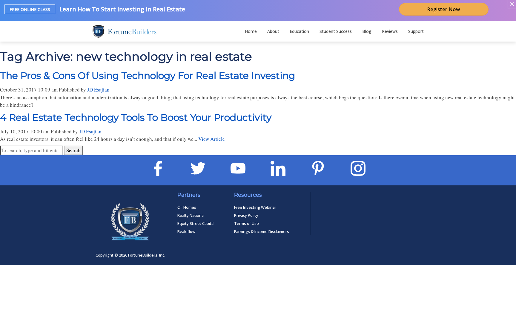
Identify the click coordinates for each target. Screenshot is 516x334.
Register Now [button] (443, 9)
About (273, 31)
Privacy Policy (246, 215)
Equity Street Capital (195, 223)
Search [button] (73, 150)
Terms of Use (246, 223)
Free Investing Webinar (255, 207)
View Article (211, 138)
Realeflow (186, 231)
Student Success (336, 31)
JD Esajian (98, 89)
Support (416, 31)
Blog (366, 31)
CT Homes (186, 207)
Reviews (390, 31)
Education (299, 31)
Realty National (191, 215)
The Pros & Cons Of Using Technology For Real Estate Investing (147, 75)
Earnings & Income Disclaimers (261, 231)
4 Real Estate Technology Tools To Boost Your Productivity (135, 117)
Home (251, 31)
